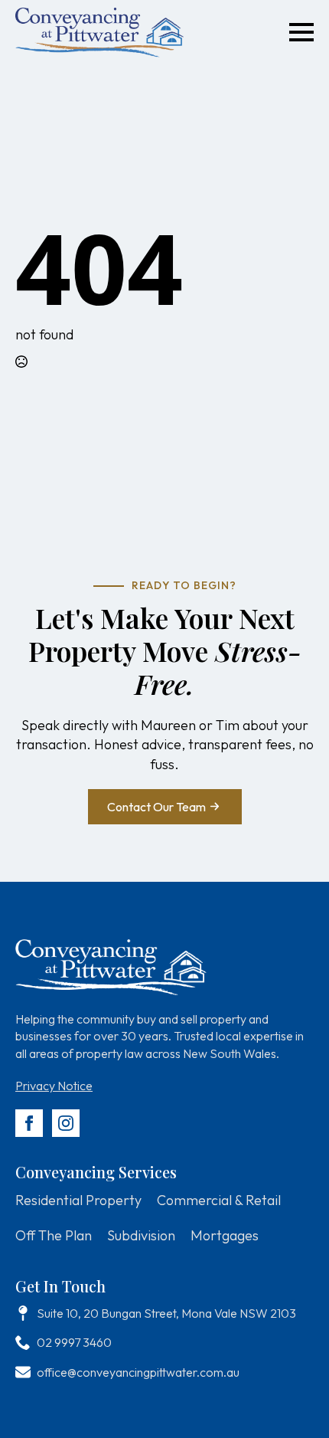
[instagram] (66, 1123)
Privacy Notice (54, 1085)
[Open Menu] (301, 32)
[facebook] (29, 1123)
